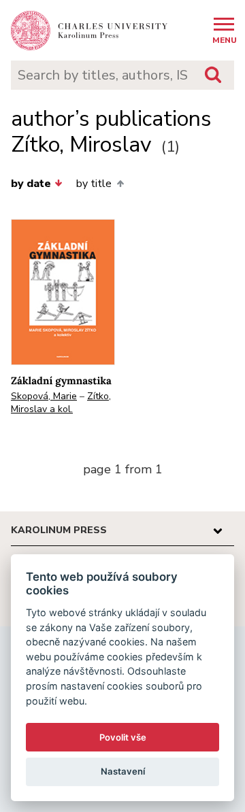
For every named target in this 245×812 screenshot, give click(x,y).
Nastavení (123, 771)
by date (31, 183)
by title (94, 183)
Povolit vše (122, 737)
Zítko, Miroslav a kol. (61, 403)
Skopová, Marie (44, 396)
